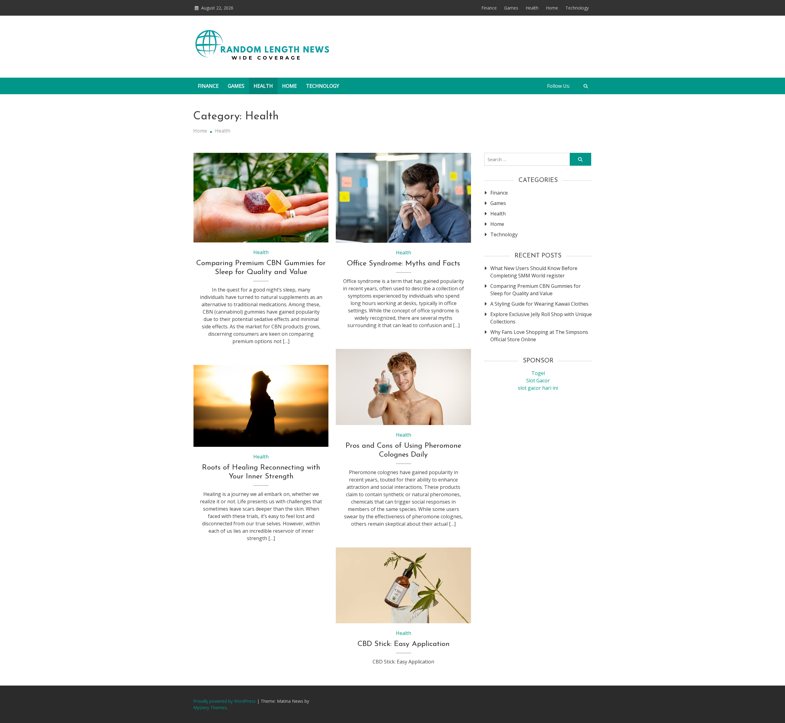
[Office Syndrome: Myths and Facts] (403, 198)
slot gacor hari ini (538, 388)
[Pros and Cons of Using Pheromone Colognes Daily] (403, 387)
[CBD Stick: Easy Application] (403, 585)
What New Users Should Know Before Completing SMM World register (533, 272)
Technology (577, 8)
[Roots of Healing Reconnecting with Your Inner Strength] (261, 406)
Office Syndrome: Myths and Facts (403, 263)
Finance (489, 8)
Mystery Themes (210, 707)
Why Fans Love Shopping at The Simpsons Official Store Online (539, 336)
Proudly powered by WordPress (225, 701)
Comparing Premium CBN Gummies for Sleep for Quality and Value (535, 290)
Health (532, 8)
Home (552, 8)
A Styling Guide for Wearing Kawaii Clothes (539, 303)
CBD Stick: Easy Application (404, 644)
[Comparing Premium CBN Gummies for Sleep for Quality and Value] (261, 198)
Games (511, 8)
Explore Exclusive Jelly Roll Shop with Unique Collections (541, 318)
